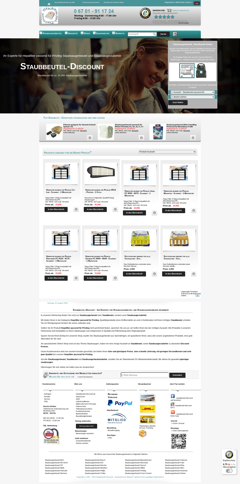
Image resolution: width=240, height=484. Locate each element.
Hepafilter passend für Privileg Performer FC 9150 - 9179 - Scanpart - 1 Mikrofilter (58, 258)
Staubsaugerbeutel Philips (95, 471)
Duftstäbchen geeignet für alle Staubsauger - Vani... (176, 257)
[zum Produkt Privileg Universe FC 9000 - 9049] (114, 278)
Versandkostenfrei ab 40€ (65, 2)
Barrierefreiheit (82, 414)
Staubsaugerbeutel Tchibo (95, 473)
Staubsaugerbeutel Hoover (135, 465)
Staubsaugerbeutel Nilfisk (135, 468)
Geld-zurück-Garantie (90, 2)
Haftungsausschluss (84, 409)
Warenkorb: (159, 10)
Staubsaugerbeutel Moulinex (96, 468)
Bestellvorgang (114, 430)
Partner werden (82, 443)
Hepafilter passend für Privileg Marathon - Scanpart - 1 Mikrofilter (179, 192)
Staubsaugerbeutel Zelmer (175, 473)
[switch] (229, 471)
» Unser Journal (177, 423)
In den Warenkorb (56, 209)
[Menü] (235, 451)
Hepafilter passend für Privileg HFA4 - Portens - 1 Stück (100, 191)
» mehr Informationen (179, 431)
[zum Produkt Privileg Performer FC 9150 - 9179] (75, 278)
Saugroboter (102, 33)
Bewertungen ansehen (85, 433)
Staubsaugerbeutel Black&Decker (138, 460)
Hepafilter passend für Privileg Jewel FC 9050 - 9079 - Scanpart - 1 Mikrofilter (140, 193)
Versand (83, 131)
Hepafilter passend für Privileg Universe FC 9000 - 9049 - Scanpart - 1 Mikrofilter (100, 258)
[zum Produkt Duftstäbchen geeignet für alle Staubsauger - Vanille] (193, 273)
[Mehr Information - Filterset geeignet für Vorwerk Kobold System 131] (89, 138)
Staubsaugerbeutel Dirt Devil (56, 463)
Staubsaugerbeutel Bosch (95, 460)
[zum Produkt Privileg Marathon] (193, 210)
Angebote (73, 33)
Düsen (87, 33)
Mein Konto (180, 2)
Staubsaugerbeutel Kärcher (96, 465)
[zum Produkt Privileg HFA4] (114, 209)
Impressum (80, 397)
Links (110, 438)
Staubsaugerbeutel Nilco (174, 468)
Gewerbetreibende (83, 441)
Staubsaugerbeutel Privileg (135, 471)
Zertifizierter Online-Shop (114, 2)
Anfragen (47, 394)
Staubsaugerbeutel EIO (94, 463)
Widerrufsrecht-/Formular (86, 404)
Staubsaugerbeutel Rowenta (176, 471)
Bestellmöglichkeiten (84, 416)
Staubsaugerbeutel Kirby (174, 465)
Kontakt (47, 397)
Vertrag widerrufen (86, 426)
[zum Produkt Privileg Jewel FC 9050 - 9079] (154, 212)
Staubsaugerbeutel (52, 33)
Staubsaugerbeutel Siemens (56, 473)
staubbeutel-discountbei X (181, 406)
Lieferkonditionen (82, 401)
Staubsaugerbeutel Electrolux (136, 463)
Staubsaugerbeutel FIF (54, 465)
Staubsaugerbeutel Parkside (56, 471)
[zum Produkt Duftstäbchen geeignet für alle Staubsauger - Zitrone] (154, 273)
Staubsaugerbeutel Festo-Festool (138, 473)
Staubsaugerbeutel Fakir (174, 463)
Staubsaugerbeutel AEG (54, 460)
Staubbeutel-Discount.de (85, 394)
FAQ (46, 401)
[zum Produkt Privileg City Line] (75, 209)
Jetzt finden (177, 102)
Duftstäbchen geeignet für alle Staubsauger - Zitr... (137, 257)
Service (47, 399)
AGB (78, 399)
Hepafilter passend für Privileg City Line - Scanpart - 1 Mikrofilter (60, 191)
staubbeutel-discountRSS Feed (182, 415)
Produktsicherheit (83, 411)
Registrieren (169, 2)
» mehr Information (85, 377)
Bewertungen (183, 23)
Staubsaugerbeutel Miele (54, 468)
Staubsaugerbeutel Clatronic (176, 460)
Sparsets (119, 33)
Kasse (188, 2)
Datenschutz (81, 406)
